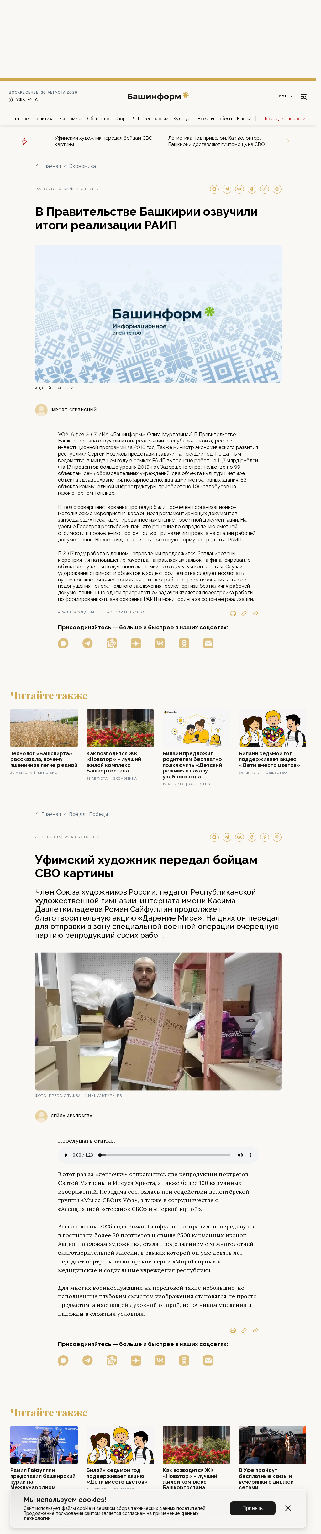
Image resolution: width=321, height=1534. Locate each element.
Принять (252, 1508)
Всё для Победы (215, 118)
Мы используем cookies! (65, 1500)
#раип (64, 612)
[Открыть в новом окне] (63, 643)
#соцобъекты (89, 612)
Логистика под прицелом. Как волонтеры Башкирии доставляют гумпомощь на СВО (216, 141)
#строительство (125, 612)
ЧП (136, 118)
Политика (44, 118)
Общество (98, 118)
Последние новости (284, 118)
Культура (183, 118)
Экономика (70, 118)
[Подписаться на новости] (208, 643)
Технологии (156, 118)
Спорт (121, 118)
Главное (20, 118)
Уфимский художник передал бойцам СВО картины (104, 141)
